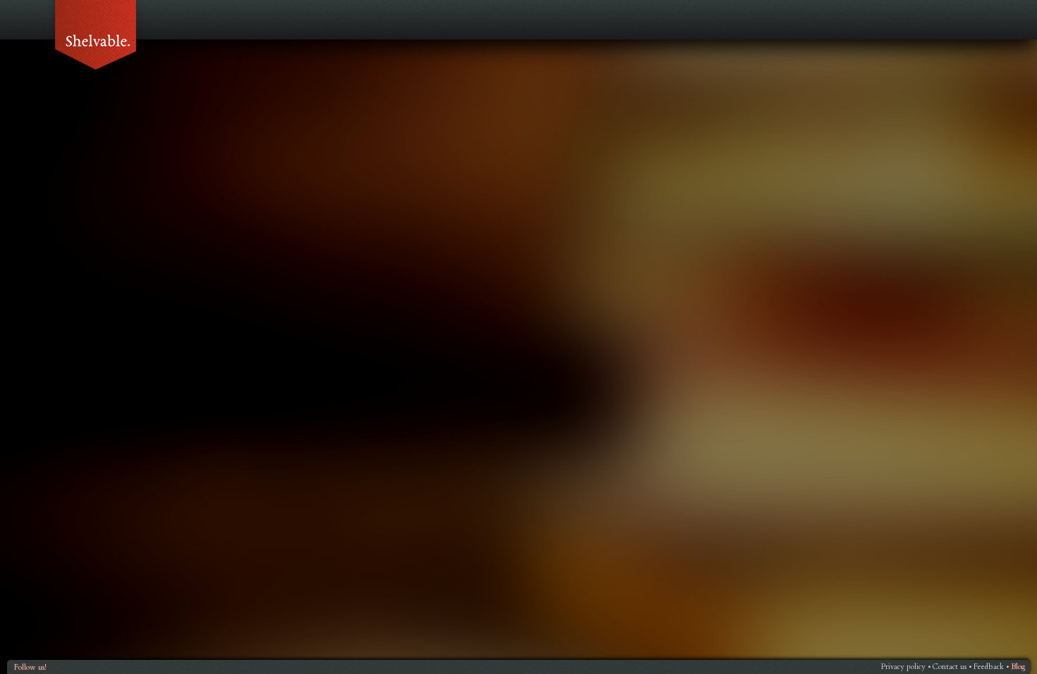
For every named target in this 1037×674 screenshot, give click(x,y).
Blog (1018, 666)
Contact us (949, 666)
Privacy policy (903, 666)
